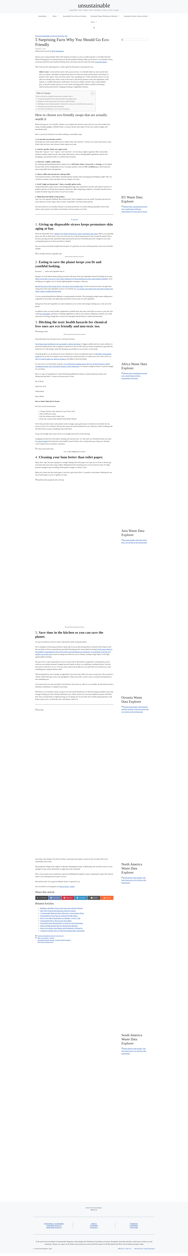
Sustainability (42, 16)
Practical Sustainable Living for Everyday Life (51, 36)
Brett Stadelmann (58, 51)
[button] (94, 28)
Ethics (54, 16)
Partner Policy (54, 1225)
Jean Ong (75, 219)
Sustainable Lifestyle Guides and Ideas (135, 16)
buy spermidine (45, 314)
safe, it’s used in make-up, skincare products (50, 359)
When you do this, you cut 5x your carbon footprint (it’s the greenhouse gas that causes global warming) (71, 279)
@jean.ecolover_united (66, 886)
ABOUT (94, 1223)
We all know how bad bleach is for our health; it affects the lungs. (58, 344)
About (93, 22)
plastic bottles (43, 441)
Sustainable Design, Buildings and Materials (103, 16)
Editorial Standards (54, 1223)
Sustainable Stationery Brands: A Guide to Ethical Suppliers (54, 940)
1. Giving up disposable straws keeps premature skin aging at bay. (56, 99)
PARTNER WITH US (54, 1227)
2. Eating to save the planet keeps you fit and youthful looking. (55, 101)
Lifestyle (51, 938)
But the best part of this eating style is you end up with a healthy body (59, 286)
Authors (94, 1225)
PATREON (134, 1223)
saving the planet (101, 62)
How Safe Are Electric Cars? (45, 942)
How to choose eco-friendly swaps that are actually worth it (54, 96)
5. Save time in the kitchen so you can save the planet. (53, 109)
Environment (45, 938)
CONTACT (94, 1227)
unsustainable (94, 5)
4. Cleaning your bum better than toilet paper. (50, 106)
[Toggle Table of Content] (91, 93)
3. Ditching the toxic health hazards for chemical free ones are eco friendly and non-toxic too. (65, 104)
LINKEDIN (134, 1225)
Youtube (134, 1227)
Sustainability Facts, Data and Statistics (75, 16)
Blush (39, 938)
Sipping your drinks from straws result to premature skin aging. (76, 234)
